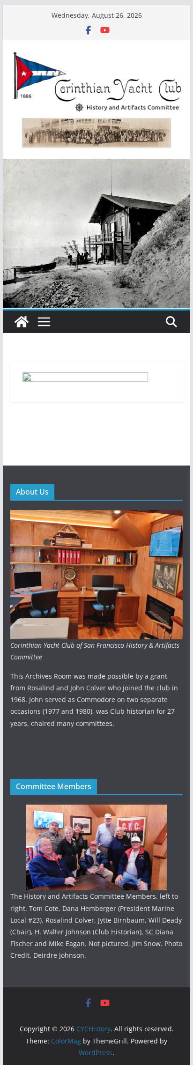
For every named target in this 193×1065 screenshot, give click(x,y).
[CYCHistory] (21, 322)
